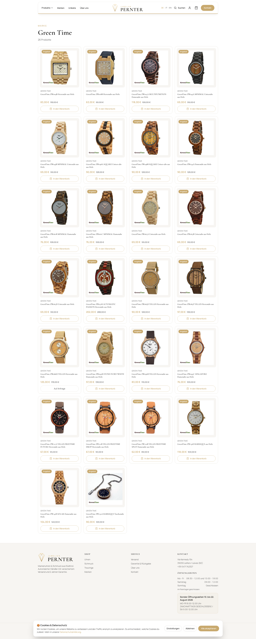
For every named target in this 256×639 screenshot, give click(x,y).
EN (170, 8)
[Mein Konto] (190, 8)
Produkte (46, 7)
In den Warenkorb (61, 108)
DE (162, 8)
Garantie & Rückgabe (141, 563)
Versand (135, 559)
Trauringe (88, 567)
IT (166, 8)
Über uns (84, 8)
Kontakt (207, 7)
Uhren (87, 559)
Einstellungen (173, 628)
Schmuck (88, 563)
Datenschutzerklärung (70, 632)
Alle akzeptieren (208, 628)
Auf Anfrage (59, 388)
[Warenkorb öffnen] (196, 8)
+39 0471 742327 (185, 566)
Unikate (72, 8)
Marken (60, 8)
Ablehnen (190, 628)
